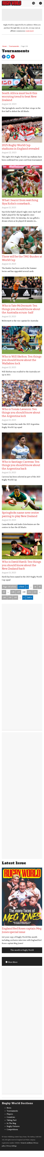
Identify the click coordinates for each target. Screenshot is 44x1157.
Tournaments (14, 46)
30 (4, 592)
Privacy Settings (11, 1146)
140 (4, 597)
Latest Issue (14, 863)
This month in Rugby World (22, 950)
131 (29, 592)
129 (18, 592)
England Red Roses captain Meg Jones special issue (22, 930)
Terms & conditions (27, 1143)
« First (21, 587)
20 (40, 587)
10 (35, 587)
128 (12, 592)
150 (9, 597)
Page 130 (24, 46)
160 (15, 597)
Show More (12, 962)
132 (34, 592)
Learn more (30, 31)
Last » (29, 597)
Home (4, 46)
